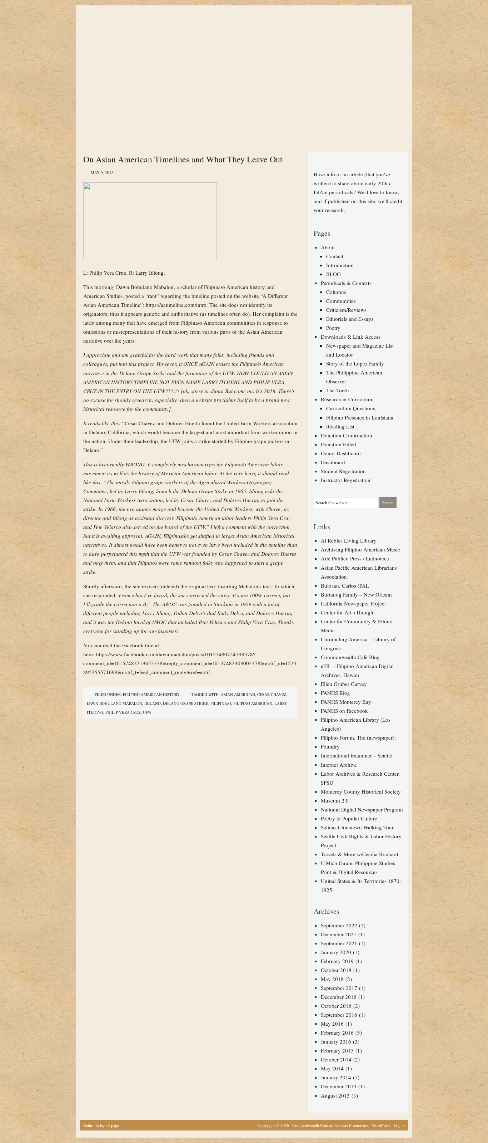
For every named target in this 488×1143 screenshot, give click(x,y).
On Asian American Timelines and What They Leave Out (183, 159)
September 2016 (339, 1014)
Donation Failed (338, 444)
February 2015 (337, 1050)
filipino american (252, 703)
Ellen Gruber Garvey (344, 683)
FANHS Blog (335, 692)
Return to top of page (101, 1125)
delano (152, 703)
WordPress (381, 1125)
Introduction (340, 265)
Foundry (330, 746)
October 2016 (336, 1005)
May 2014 (332, 1068)
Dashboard (333, 462)
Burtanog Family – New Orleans (357, 594)
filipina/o (220, 703)
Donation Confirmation (346, 435)
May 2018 (332, 978)
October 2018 (336, 969)
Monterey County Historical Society (361, 791)
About (328, 247)
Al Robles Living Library (349, 540)
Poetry (333, 327)
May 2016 (332, 1023)
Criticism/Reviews (346, 309)
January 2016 (336, 1041)
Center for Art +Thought (348, 612)
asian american (238, 694)
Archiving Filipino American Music (360, 549)
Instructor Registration (345, 480)
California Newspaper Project (353, 603)
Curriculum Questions (350, 408)
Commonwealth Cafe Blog (350, 657)
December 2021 (339, 934)
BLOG (333, 274)
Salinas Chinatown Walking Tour (357, 827)
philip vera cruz (123, 712)
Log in (399, 1125)
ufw (147, 712)
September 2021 (339, 943)
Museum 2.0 (335, 800)
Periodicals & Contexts (346, 282)
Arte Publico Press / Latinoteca (355, 558)
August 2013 (335, 1095)
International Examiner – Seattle (356, 755)
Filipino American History (151, 694)
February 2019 (337, 961)
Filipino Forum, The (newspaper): (358, 737)
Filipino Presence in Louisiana (359, 417)
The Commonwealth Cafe (240, 32)
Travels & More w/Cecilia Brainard (359, 854)
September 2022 (339, 925)
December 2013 (339, 1086)
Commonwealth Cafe (310, 1125)
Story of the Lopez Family (355, 363)
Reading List (340, 426)
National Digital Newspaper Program (362, 809)
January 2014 (336, 1077)
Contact (334, 256)
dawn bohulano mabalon (114, 703)
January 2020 (336, 952)
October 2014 (336, 1059)
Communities (341, 300)
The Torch (337, 390)
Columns (336, 291)
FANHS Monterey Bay (346, 701)
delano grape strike (185, 703)
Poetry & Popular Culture (349, 818)
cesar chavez (272, 694)
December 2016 (339, 996)
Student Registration (343, 471)
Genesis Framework (351, 1125)
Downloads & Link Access (350, 336)
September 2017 (339, 987)
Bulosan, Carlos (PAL (345, 585)
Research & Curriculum (347, 399)
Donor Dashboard (341, 453)
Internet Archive (339, 764)
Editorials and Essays (349, 318)
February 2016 (337, 1032)
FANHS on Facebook (344, 710)
